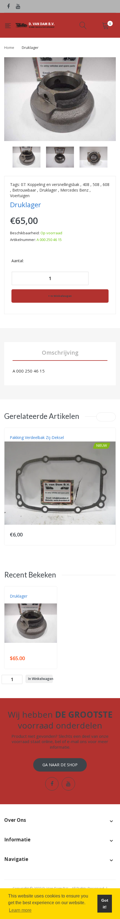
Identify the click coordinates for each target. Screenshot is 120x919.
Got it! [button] (104, 903)
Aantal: (17, 260)
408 (86, 184)
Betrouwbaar (24, 190)
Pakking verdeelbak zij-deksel (37, 437)
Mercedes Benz (74, 190)
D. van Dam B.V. (23, 601)
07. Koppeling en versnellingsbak (50, 184)
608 (106, 184)
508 (96, 184)
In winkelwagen (61, 296)
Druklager (48, 190)
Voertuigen (20, 195)
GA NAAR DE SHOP (60, 764)
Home (9, 47)
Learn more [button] (20, 910)
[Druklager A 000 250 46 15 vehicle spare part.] (26, 156)
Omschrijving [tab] (60, 352)
